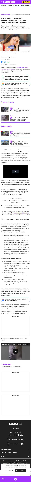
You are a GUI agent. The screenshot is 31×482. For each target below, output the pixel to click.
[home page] (15, 424)
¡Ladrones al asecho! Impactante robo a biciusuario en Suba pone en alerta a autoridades (20, 110)
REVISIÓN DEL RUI (25, 5)
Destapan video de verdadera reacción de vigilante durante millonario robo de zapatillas (19, 119)
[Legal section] (28, 456)
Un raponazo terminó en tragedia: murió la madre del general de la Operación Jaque (20, 134)
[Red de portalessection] (28, 449)
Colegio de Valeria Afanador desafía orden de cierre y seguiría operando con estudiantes (19, 143)
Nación (11, 131)
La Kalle (3, 14)
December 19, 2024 (24, 215)
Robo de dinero (6, 366)
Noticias (8, 14)
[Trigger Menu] (2, 2)
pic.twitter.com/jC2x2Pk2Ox (21, 213)
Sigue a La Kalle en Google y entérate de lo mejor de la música (16, 299)
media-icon (15, 479)
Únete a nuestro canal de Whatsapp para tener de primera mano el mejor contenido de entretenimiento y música (17, 78)
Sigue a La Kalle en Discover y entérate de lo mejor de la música (16, 83)
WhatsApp (17, 366)
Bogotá (11, 107)
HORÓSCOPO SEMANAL (13, 5)
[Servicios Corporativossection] (28, 453)
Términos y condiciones (8, 462)
